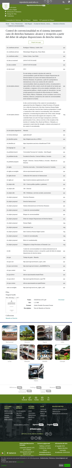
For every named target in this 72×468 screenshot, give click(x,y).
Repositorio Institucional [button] (34, 5)
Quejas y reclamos (8, 419)
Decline (61, 465)
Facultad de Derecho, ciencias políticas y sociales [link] (42, 24)
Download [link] (61, 299)
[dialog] (36, 462)
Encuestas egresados (21, 411)
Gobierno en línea (56, 411)
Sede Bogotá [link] (28, 24)
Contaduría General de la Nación (59, 409)
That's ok (67, 465)
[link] (11, 318)
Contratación (43, 409)
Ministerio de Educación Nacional (59, 413)
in (46, 434)
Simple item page (36, 42)
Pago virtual (19, 413)
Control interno (31, 413)
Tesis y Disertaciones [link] (17, 24)
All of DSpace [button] (26, 20)
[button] (64, 2)
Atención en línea (8, 411)
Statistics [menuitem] (35, 20)
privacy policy (20, 461)
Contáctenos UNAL (8, 413)
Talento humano (32, 415)
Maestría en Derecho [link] (59, 24)
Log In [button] (67, 9)
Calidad (30, 411)
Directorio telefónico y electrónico (21, 424)
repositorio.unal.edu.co (28, 2)
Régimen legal (43, 411)
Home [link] (7, 24)
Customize (3, 465)
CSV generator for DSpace (46, 20)
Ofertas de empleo (20, 417)
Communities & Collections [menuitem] (13, 20)
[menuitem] (27, 20)
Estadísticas (19, 415)
